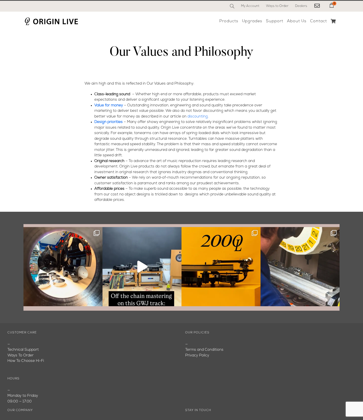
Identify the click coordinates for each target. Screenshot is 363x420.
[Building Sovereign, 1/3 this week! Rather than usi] (62, 266)
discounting (197, 116)
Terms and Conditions (204, 350)
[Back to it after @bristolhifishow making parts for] (300, 266)
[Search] (232, 6)
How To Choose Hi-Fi (25, 361)
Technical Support (23, 350)
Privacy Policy (197, 355)
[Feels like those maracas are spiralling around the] (142, 266)
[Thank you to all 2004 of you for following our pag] (221, 266)
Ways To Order (20, 355)
